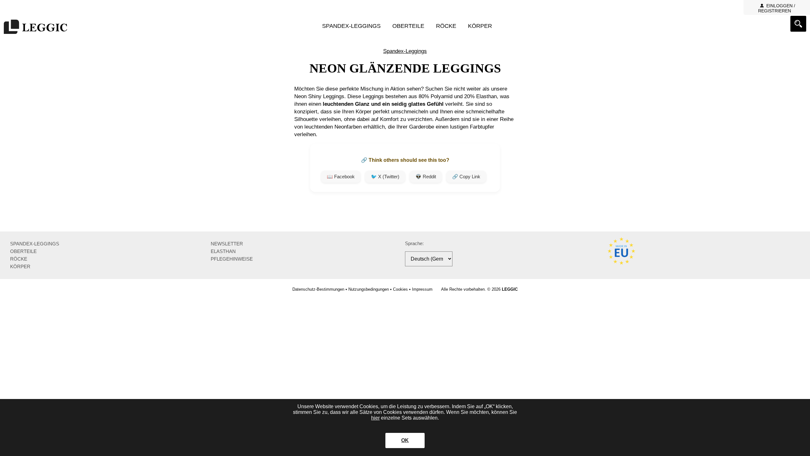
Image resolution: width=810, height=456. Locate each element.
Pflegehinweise (232, 259)
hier (375, 418)
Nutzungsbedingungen (368, 289)
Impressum (422, 289)
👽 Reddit (425, 176)
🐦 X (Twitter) (385, 176)
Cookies (400, 289)
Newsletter (227, 243)
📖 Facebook (341, 176)
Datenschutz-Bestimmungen (318, 289)
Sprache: (414, 243)
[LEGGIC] (35, 27)
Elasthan (223, 251)
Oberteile (408, 26)
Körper (480, 26)
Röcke (446, 26)
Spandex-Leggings (351, 26)
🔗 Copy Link (466, 176)
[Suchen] (798, 24)
